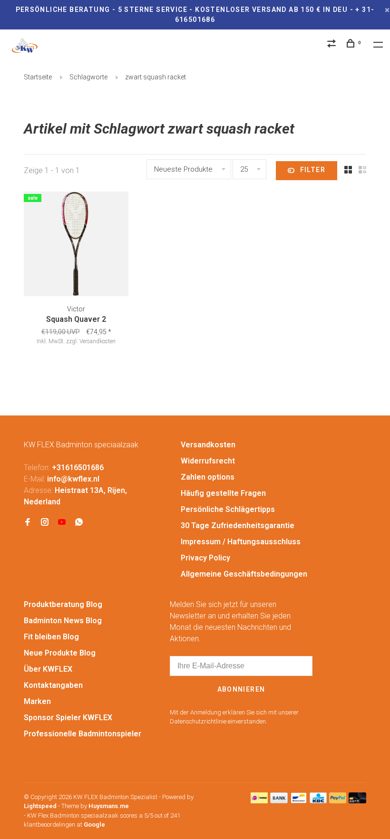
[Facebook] (27, 522)
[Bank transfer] (279, 800)
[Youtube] (62, 522)
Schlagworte (88, 77)
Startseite (38, 77)
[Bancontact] (298, 800)
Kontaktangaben (53, 685)
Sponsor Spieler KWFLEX (68, 717)
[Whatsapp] (79, 522)
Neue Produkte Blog (60, 652)
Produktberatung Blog (63, 604)
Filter (312, 170)
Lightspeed (40, 806)
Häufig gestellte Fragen (223, 493)
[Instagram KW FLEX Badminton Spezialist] (45, 522)
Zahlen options (207, 477)
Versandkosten (208, 444)
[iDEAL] (259, 800)
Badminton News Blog (63, 620)
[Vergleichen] (333, 44)
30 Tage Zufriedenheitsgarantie (237, 525)
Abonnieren (241, 689)
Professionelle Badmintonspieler (82, 733)
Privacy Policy (205, 557)
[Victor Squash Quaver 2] (76, 245)
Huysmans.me (108, 806)
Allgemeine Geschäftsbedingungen (244, 574)
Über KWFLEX (48, 669)
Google (94, 824)
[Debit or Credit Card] (357, 800)
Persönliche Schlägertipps (228, 509)
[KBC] (318, 800)
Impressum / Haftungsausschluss (241, 541)
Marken (37, 701)
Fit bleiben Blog (51, 636)
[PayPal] (338, 800)
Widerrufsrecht (208, 460)
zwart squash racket (155, 77)
